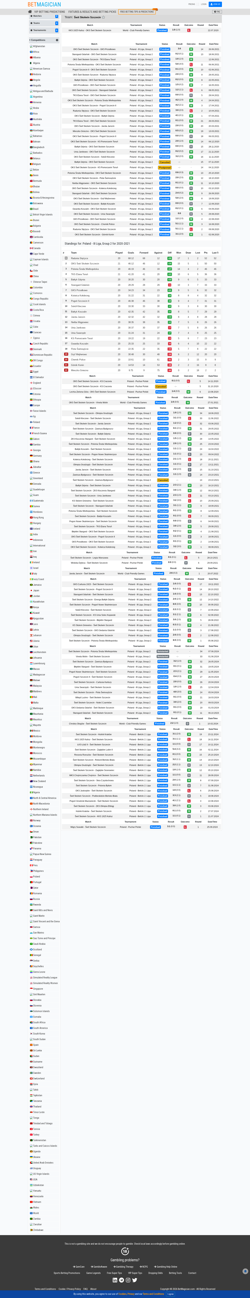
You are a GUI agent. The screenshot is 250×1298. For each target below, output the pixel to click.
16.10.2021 (213, 485)
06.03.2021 (214, 136)
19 (202, 131)
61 (158, 359)
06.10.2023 (213, 713)
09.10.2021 (213, 490)
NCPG (145, 1266)
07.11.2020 (214, 162)
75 (158, 370)
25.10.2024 (213, 755)
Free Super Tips (114, 1273)
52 (206, 258)
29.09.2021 (212, 563)
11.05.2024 (213, 672)
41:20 (131, 274)
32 (206, 290)
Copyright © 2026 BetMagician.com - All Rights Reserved (187, 1289)
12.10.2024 (213, 765)
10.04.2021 (214, 110)
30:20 (131, 279)
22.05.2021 (214, 80)
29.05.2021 (214, 75)
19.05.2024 (213, 667)
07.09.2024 (213, 780)
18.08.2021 (213, 537)
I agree (170, 1294)
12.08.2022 (213, 635)
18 (202, 136)
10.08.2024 (213, 801)
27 (201, 677)
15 (202, 147)
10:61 (131, 359)
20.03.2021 (214, 126)
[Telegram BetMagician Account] (121, 1280)
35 (158, 311)
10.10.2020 (214, 183)
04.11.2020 (214, 167)
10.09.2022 (213, 610)
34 (144, 290)
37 (158, 327)
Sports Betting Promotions (67, 1273)
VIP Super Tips (135, 1273)
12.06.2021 (214, 59)
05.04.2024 (213, 692)
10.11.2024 (213, 744)
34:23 (131, 290)
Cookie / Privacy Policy (70, 1289)
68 (144, 258)
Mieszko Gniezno (79, 370)
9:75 (131, 370)
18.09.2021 (213, 506)
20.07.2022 (213, 573)
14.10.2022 (213, 599)
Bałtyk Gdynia (78, 279)
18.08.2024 (213, 796)
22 (158, 295)
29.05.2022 (213, 429)
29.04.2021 (214, 95)
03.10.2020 (214, 188)
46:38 (131, 301)
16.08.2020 (214, 224)
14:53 (131, 365)
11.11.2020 (214, 157)
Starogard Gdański (80, 285)
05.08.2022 (213, 640)
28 (144, 285)
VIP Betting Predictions (49, 11)
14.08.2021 (213, 542)
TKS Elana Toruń (79, 274)
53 (158, 365)
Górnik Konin (77, 365)
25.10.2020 (214, 173)
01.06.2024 (213, 656)
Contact (192, 1273)
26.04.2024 (213, 677)
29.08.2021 (213, 526)
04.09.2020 (214, 209)
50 (206, 263)
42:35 (131, 311)
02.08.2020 (214, 234)
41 (144, 274)
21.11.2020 (214, 152)
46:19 (131, 269)
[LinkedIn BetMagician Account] (115, 1280)
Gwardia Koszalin (79, 343)
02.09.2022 (213, 615)
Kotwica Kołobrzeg (80, 295)
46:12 (131, 263)
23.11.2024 (213, 734)
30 (144, 279)
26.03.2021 (214, 121)
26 (206, 322)
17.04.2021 (214, 105)
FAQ (86, 1289)
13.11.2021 (213, 464)
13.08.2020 (213, 392)
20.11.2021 (213, 459)
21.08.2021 (213, 531)
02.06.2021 (214, 70)
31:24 (131, 333)
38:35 (131, 322)
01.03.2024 (213, 708)
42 (144, 311)
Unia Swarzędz (78, 333)
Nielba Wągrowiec (80, 322)
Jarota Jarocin (78, 317)
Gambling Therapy (124, 1266)
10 (202, 70)
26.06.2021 (214, 49)
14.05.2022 (213, 439)
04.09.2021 (213, 521)
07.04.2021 (214, 116)
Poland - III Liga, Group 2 (141, 49)
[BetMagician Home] (30, 11)
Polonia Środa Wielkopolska (85, 269)
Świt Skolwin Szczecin (87, 17)
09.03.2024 (213, 702)
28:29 (131, 285)
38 (158, 301)
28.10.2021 (212, 557)
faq (218, 12)
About (93, 1289)
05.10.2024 (213, 770)
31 (144, 295)
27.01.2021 (213, 402)
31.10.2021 (213, 470)
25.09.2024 (212, 827)
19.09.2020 (214, 198)
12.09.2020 (214, 203)
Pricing (191, 4)
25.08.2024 (213, 791)
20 (202, 126)
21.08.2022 (213, 625)
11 (202, 64)
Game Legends (93, 1273)
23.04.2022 (213, 444)
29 (158, 285)
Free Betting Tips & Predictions (137, 11)
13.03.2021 (214, 131)
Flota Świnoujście (79, 349)
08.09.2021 (213, 516)
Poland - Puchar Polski (137, 381)
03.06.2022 (213, 423)
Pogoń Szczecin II (80, 301)
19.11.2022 (213, 584)
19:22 (131, 338)
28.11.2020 (214, 147)
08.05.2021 (214, 90)
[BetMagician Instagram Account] (128, 1280)
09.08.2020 (214, 229)
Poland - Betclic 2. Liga (140, 734)
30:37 (131, 327)
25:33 (131, 343)
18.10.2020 (214, 178)
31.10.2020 (213, 386)
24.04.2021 (214, 100)
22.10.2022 (213, 594)
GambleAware (100, 1266)
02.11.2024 (213, 750)
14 (202, 49)
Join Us (216, 4)
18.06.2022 (213, 413)
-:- (179, 162)
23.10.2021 (213, 475)
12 (202, 178)
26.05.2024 (213, 661)
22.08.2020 (214, 219)
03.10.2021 (213, 496)
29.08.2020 (214, 214)
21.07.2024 (213, 816)
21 (202, 121)
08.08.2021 (213, 547)
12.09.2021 (213, 511)
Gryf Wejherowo (79, 354)
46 (144, 263)
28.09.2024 (213, 775)
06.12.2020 (214, 141)
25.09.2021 (213, 501)
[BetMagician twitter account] (134, 1280)
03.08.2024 (213, 806)
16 (202, 157)
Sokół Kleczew (78, 306)
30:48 (131, 354)
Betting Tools (175, 1273)
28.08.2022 (213, 620)
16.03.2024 (213, 697)
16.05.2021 (214, 85)
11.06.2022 (213, 418)
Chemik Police (78, 359)
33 (206, 279)
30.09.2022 (213, 605)
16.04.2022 (213, 449)
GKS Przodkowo (79, 290)
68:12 (131, 258)
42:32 (131, 317)
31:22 (131, 295)
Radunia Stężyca (79, 258)
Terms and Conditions (45, 1289)
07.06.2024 (213, 651)
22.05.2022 (213, 434)
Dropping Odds (155, 1273)
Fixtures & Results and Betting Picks (92, 11)
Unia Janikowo (78, 327)
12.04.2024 (213, 687)
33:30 (131, 306)
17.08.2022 (213, 630)
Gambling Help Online (166, 1266)
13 (202, 54)
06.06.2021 (214, 64)
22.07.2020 (213, 30)
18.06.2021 (214, 54)
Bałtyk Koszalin (79, 311)
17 (202, 152)
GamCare (80, 1266)
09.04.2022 (213, 454)
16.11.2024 (213, 739)
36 (206, 274)
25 (206, 333)
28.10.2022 (213, 589)
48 (158, 354)
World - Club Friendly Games (136, 30)
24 (158, 333)
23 (158, 290)
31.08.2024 (213, 785)
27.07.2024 (213, 811)
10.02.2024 (213, 723)
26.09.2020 (214, 193)
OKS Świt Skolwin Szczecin (85, 263)
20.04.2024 (213, 682)
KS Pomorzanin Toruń (82, 338)
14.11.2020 (213, 381)
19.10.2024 (213, 760)
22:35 (131, 349)
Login (203, 4)
